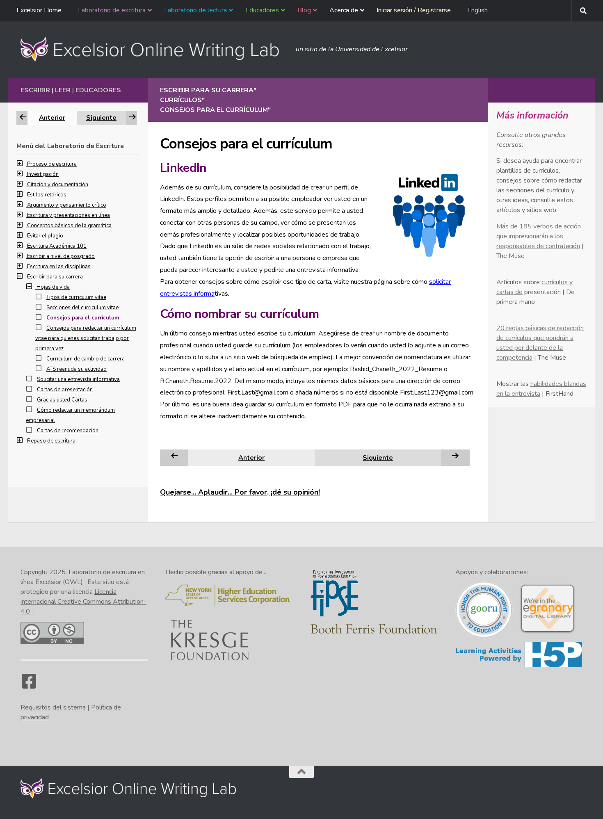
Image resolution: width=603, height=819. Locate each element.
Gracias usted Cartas (62, 400)
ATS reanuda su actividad (76, 369)
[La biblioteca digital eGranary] (547, 632)
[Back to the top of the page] (301, 772)
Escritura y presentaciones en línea (68, 215)
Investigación (43, 174)
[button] (21, 164)
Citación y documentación (57, 184)
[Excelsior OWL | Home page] (154, 49)
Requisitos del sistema (53, 707)
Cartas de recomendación (67, 430)
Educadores (98, 90)
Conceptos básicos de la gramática (69, 225)
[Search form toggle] (583, 10)
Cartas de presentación (65, 389)
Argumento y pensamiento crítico (66, 205)
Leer (63, 90)
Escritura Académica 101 (57, 246)
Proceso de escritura (52, 164)
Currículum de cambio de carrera (85, 359)
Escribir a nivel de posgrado (61, 256)
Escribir (35, 90)
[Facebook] (29, 685)
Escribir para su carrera (55, 277)
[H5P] (518, 666)
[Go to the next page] (455, 457)
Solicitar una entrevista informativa (78, 379)
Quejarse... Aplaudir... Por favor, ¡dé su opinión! (240, 492)
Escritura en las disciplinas (59, 266)
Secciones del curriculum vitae (82, 307)
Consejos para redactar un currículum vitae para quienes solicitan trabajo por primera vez (85, 338)
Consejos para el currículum (82, 318)
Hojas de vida (53, 287)
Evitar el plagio (45, 236)
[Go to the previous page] (174, 457)
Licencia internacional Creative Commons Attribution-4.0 (83, 601)
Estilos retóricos (46, 194)
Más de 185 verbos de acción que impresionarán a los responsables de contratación (538, 236)
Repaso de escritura (51, 441)
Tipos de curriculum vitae (76, 297)
